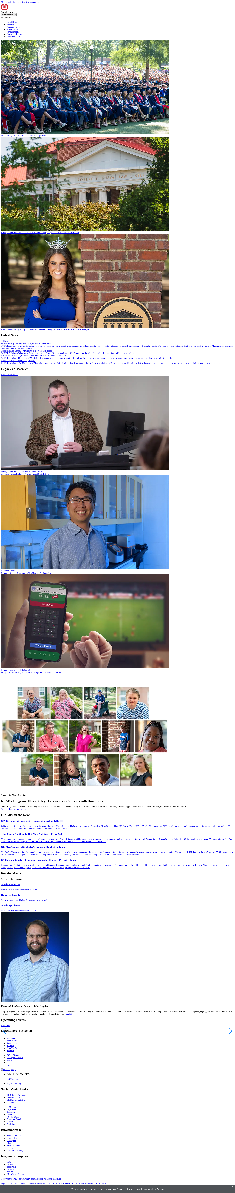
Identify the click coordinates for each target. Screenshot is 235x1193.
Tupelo (10, 1164)
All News (5, 341)
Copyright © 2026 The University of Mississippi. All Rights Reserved (31, 1179)
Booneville (11, 1167)
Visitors (10, 1148)
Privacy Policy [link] (140, 1189)
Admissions (12, 1041)
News (9, 1060)
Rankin (10, 1172)
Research (10, 24)
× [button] (232, 1187)
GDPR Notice (64, 1183)
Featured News (13, 27)
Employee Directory (15, 1057)
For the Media (13, 32)
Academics (11, 1038)
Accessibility (90, 1183)
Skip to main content (34, 2)
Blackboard (11, 1112)
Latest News (12, 22)
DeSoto (10, 1162)
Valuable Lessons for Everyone (14, 809)
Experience (11, 1109)
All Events (5, 1025)
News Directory (13, 37)
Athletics (10, 1050)
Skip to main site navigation (13, 2)
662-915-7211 (13, 1079)
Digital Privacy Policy (10, 1183)
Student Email (13, 1117)
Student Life (12, 1043)
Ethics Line (101, 1183)
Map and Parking (14, 1083)
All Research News (9, 374)
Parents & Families (15, 1145)
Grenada (10, 1169)
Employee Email (14, 1119)
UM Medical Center (15, 1174)
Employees (11, 1140)
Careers (10, 1121)
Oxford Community (15, 1150)
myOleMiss (11, 1107)
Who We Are (12, 1048)
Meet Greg (70, 1014)
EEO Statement (77, 1183)
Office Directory (14, 1055)
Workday (10, 1114)
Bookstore (11, 1124)
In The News (12, 29)
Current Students (14, 1138)
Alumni (10, 1143)
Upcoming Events (14, 34)
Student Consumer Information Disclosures (39, 1183)
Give (9, 1065)
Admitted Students (14, 1136)
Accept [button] (160, 1189)
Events (9, 1062)
